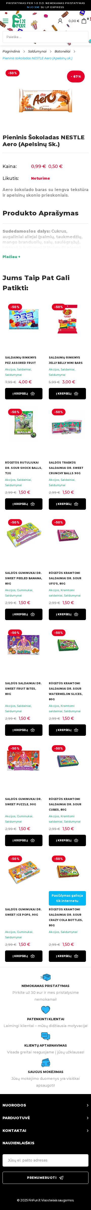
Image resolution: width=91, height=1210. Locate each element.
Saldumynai (37, 51)
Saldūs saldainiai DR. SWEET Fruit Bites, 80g (23, 689)
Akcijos (10, 369)
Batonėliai (62, 51)
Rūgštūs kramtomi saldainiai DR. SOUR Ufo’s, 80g (65, 578)
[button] (23, 393)
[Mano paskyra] (60, 21)
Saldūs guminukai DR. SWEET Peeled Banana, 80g (23, 578)
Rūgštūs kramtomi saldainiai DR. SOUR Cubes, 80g (65, 804)
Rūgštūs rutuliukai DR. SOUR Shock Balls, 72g (23, 468)
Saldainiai (24, 369)
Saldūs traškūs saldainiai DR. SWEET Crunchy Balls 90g (66, 468)
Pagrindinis (11, 51)
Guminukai (24, 590)
